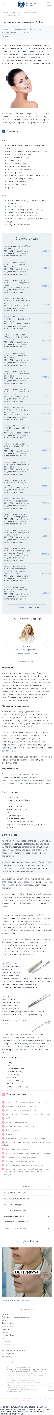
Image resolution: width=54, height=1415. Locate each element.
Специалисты (25, 33)
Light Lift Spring (9, 996)
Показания (6, 29)
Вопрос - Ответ (8, 1335)
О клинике (6, 1341)
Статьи (5, 1332)
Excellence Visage (10, 1020)
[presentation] (7, 643)
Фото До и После (9, 33)
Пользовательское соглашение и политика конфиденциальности (21, 1391)
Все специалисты (25, 662)
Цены (4, 1320)
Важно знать (20, 29)
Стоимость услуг (9, 36)
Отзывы (5, 1338)
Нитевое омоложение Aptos (16, 1221)
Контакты (6, 1344)
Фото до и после (8, 1323)
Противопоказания (38, 29)
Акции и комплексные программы (16, 1317)
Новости (5, 1329)
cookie (32, 1407)
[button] (22, 658)
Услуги (5, 1314)
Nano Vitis (6, 963)
